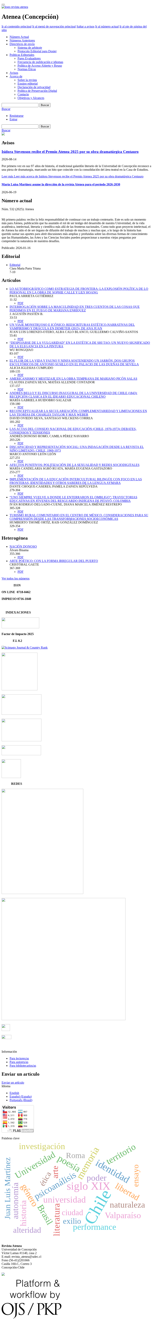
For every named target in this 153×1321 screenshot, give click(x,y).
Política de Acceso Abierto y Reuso (40, 65)
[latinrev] (42, 893)
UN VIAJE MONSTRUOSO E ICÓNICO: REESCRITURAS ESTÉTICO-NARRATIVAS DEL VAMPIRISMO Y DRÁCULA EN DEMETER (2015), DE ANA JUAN (72, 326)
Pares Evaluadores (29, 58)
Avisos (14, 72)
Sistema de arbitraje (30, 47)
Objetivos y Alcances (31, 98)
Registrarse (17, 115)
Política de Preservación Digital (37, 90)
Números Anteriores (22, 40)
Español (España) (21, 1096)
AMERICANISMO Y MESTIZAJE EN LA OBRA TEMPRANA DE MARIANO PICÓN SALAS (73, 378)
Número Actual (19, 37)
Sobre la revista (27, 80)
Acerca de (16, 76)
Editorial (15, 265)
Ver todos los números (15, 578)
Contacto (23, 94)
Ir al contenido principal (16, 26)
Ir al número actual (107, 26)
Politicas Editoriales (22, 54)
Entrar (13, 119)
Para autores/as (19, 1062)
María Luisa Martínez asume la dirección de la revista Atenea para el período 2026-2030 (61, 184)
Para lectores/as (19, 1058)
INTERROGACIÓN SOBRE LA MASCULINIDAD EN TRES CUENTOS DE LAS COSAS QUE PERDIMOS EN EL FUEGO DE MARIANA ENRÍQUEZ (75, 308)
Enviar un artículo (13, 1082)
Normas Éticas (27, 69)
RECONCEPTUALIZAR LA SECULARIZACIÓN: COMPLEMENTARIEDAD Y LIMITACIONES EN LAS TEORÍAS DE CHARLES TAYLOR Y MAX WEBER (78, 412)
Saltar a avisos (85, 26)
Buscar (45, 105)
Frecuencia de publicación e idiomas (40, 62)
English (14, 1093)
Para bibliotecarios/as (23, 1065)
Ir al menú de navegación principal (54, 26)
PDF (21, 303)
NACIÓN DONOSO (23, 546)
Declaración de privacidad (34, 87)
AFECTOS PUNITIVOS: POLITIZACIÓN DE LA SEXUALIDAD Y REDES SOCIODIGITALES (74, 465)
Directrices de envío (22, 44)
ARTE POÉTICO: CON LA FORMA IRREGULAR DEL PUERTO (54, 561)
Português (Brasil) (21, 1100)
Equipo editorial (28, 83)
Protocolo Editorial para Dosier (37, 51)
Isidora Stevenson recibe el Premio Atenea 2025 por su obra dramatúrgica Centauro (70, 152)
